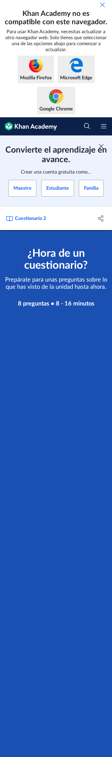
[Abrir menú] (103, 126)
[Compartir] (101, 218)
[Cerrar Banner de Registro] (101, 146)
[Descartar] (102, 5)
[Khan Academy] (28, 126)
